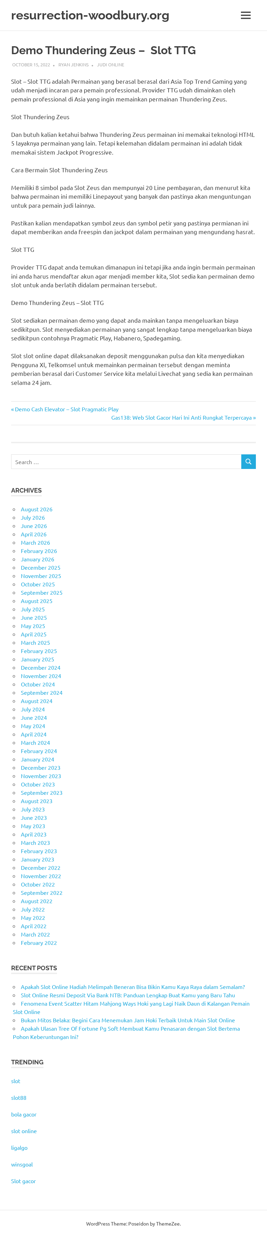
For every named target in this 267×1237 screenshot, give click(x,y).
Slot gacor (23, 1180)
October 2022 (38, 884)
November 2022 (41, 875)
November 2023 (41, 775)
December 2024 (40, 667)
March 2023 (35, 842)
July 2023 (33, 809)
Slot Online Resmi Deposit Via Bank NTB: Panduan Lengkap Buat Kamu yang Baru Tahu (128, 994)
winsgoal (22, 1164)
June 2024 (34, 717)
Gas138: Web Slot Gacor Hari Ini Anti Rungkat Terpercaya (181, 417)
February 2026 (39, 550)
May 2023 (33, 825)
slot (15, 1080)
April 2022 (34, 925)
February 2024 (39, 750)
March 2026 (35, 542)
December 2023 (40, 767)
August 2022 (36, 900)
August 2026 (36, 508)
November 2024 (41, 675)
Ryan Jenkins (73, 64)
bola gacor (24, 1114)
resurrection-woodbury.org (90, 15)
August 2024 (36, 700)
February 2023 (39, 850)
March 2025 (35, 642)
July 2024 (33, 709)
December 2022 (40, 867)
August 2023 (36, 800)
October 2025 (38, 583)
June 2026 (34, 525)
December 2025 (40, 567)
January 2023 (37, 859)
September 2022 (42, 892)
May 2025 (33, 625)
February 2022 (39, 942)
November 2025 (41, 575)
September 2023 (42, 792)
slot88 (18, 1097)
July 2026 (33, 517)
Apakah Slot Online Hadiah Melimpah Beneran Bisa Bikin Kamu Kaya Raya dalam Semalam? (133, 986)
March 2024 (35, 742)
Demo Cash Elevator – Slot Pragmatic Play (67, 408)
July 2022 (33, 909)
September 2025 (42, 592)
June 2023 (34, 817)
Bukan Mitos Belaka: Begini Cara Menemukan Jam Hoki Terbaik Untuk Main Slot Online (128, 1019)
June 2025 (34, 617)
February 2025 (39, 650)
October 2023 (38, 784)
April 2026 (34, 533)
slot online (24, 1130)
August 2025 (36, 600)
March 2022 (35, 934)
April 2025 (34, 633)
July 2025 (33, 608)
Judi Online (110, 64)
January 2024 (37, 759)
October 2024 (38, 684)
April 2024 (34, 734)
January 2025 (37, 658)
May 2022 (33, 917)
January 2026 (37, 558)
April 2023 (34, 834)
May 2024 (33, 725)
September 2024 (42, 692)
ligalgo (19, 1147)
